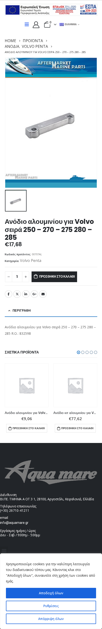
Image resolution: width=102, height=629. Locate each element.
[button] (78, 352)
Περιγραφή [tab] (22, 310)
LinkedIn (26, 294)
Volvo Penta (30, 260)
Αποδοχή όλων (51, 593)
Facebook (8, 294)
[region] (51, 591)
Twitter (17, 294)
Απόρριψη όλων (51, 618)
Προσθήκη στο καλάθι (57, 276)
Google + (34, 294)
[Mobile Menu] (27, 24)
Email (43, 294)
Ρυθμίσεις (51, 606)
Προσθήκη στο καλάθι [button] (29, 428)
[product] (26, 385)
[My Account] (36, 24)
